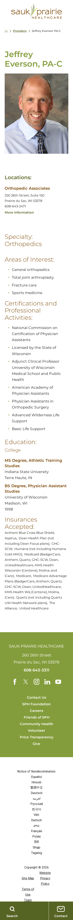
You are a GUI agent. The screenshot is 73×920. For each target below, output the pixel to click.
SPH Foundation (36, 704)
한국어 (36, 809)
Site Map (28, 878)
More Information (19, 212)
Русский (36, 804)
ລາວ (36, 825)
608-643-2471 (15, 206)
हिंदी (36, 842)
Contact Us (36, 697)
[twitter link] (26, 682)
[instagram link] (37, 682)
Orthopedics (23, 244)
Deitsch (36, 820)
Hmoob (36, 782)
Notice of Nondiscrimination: (36, 771)
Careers (36, 711)
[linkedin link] (47, 682)
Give (36, 744)
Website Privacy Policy (45, 878)
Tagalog (36, 853)
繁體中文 (36, 787)
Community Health (36, 724)
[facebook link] (15, 682)
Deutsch (36, 793)
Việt (36, 815)
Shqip (36, 847)
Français (36, 831)
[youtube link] (58, 682)
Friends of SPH (36, 717)
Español (36, 777)
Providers (19, 30)
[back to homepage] (6, 31)
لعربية (36, 798)
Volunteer (36, 730)
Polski (36, 836)
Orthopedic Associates (27, 188)
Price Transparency (36, 737)
